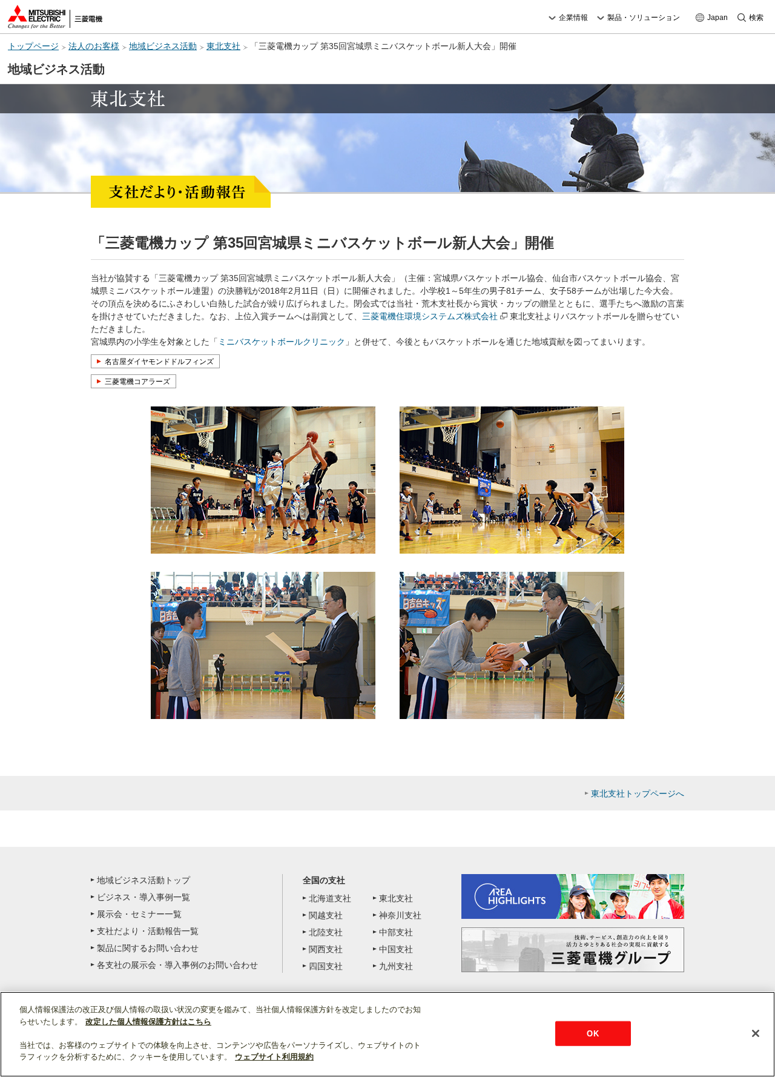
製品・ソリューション (643, 17)
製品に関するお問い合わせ (148, 948)
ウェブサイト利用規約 (274, 1056)
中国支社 (396, 949)
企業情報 (573, 17)
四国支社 (326, 966)
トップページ (33, 46)
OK (592, 1033)
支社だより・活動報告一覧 (148, 931)
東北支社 (223, 46)
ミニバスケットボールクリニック (281, 341)
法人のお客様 (93, 46)
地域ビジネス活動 (163, 46)
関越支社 (326, 915)
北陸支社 (326, 932)
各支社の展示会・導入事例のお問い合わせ (177, 965)
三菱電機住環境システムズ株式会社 (430, 316)
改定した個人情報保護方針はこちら (148, 1021)
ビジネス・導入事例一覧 (143, 897)
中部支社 (396, 932)
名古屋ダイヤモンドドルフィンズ (159, 361)
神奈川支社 (400, 915)
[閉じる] (755, 1033)
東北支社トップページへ (637, 793)
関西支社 (326, 949)
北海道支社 (330, 898)
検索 (756, 17)
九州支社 (396, 966)
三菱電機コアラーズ (137, 381)
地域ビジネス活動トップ (143, 880)
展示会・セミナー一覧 (139, 914)
